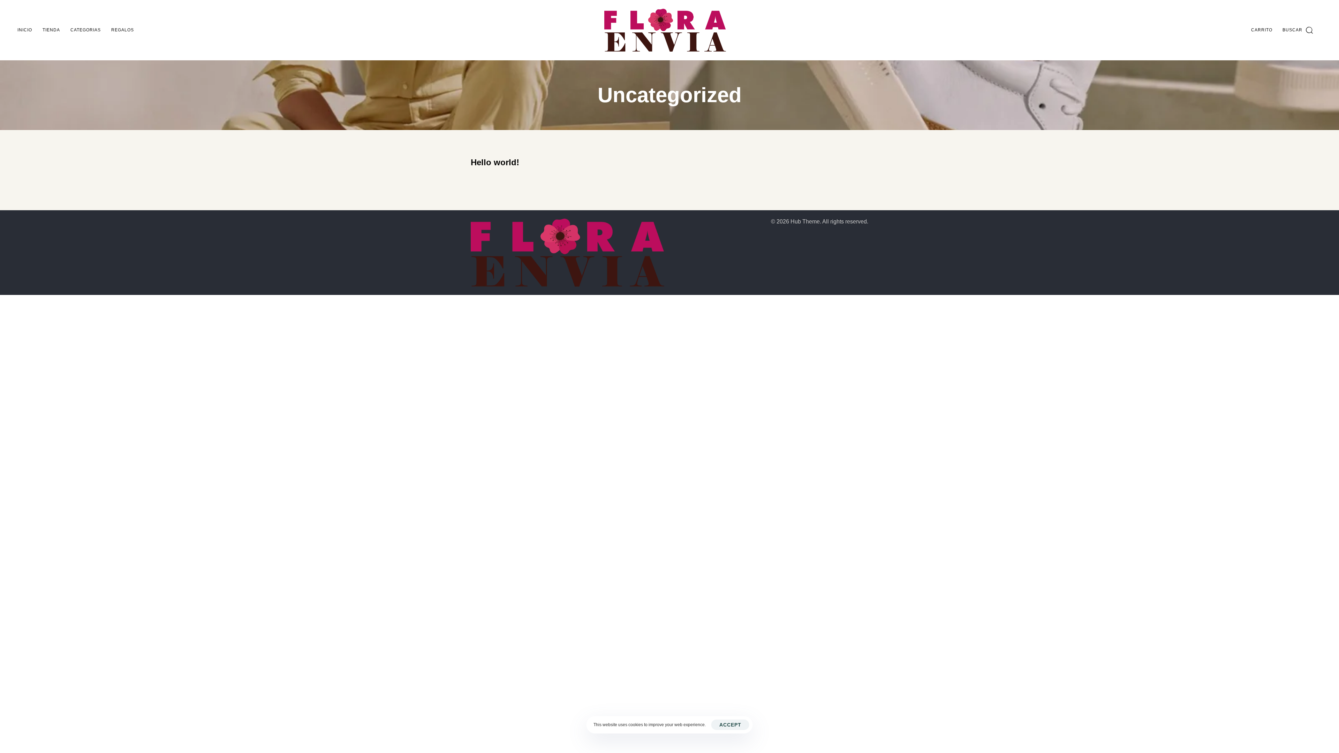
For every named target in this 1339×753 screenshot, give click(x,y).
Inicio (24, 30)
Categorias (85, 30)
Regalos (122, 30)
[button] (1298, 30)
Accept (730, 725)
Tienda (51, 30)
